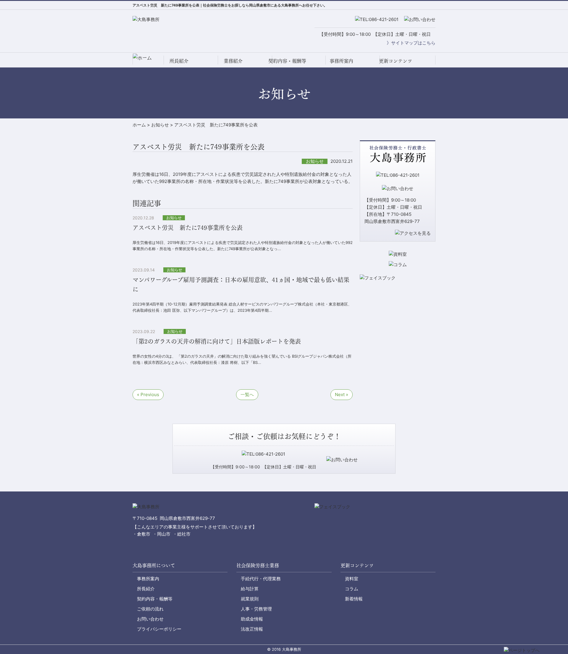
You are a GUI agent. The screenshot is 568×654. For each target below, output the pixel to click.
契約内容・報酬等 (287, 60)
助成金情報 (252, 619)
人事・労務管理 (256, 609)
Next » (341, 394)
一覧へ (247, 394)
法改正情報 (252, 629)
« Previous (148, 394)
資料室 (351, 578)
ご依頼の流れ (150, 609)
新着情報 (354, 599)
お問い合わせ (150, 619)
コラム (351, 589)
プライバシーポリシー (159, 629)
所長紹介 (179, 60)
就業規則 (250, 599)
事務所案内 (341, 60)
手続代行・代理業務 (261, 578)
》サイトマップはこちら (411, 43)
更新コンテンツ (395, 60)
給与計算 (250, 589)
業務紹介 (233, 60)
